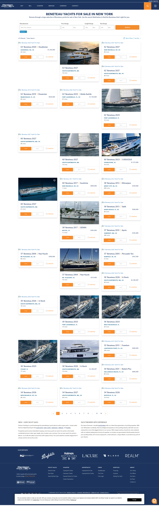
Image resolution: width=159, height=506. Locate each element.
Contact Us (133, 482)
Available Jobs (101, 470)
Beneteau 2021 (117, 369)
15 (97, 413)
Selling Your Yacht (117, 476)
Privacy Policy (71, 492)
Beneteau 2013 (115, 207)
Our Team (132, 479)
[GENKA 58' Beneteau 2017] (79, 212)
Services (51, 6)
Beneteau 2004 (34, 254)
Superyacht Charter (68, 470)
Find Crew (100, 473)
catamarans (54, 427)
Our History (133, 470)
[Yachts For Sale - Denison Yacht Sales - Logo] (7, 6)
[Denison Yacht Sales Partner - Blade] (110, 456)
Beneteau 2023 (118, 160)
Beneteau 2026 (116, 277)
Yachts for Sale (51, 470)
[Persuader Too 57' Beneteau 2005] (121, 249)
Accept (134, 499)
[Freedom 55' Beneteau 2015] (121, 341)
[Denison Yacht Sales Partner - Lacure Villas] (90, 456)
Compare (50, 57)
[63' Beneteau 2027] (79, 53)
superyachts (39, 427)
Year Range (103, 23)
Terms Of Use (95, 492)
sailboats (60, 427)
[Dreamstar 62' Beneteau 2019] (37, 90)
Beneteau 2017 (75, 183)
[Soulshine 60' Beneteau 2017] (79, 179)
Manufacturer (24, 23)
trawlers (68, 427)
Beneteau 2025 (112, 115)
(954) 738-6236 (30, 476)
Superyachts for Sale (87, 470)
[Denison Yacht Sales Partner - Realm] (132, 456)
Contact (75, 6)
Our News (132, 476)
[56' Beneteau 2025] (79, 306)
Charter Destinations (68, 479)
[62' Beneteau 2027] (121, 43)
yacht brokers (102, 425)
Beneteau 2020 (34, 47)
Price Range (65, 23)
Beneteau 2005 (119, 254)
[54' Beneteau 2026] (37, 388)
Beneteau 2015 (116, 345)
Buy (22, 6)
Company (63, 6)
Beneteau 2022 (77, 94)
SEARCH (127, 27)
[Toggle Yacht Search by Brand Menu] (147, 6)
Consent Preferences (83, 492)
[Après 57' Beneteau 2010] (121, 226)
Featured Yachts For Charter (70, 476)
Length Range (89, 23)
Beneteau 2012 (117, 183)
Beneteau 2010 (115, 230)
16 (101, 413)
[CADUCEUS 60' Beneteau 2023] (121, 144)
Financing (115, 470)
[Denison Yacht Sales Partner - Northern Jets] (26, 456)
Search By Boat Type (53, 476)
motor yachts (47, 427)
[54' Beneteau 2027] (79, 388)
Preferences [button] (73, 500)
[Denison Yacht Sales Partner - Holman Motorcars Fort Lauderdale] (69, 456)
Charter (40, 6)
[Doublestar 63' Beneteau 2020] (37, 43)
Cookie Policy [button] (36, 500)
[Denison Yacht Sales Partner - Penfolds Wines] (47, 456)
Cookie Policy (104, 492)
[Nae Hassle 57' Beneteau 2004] (37, 249)
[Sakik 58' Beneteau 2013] (121, 202)
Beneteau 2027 (70, 68)
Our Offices (133, 473)
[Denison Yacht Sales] (23, 468)
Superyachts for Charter (88, 473)
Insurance (115, 473)
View (25, 57)
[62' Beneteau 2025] (121, 100)
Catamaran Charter (68, 473)
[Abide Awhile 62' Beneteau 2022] (79, 90)
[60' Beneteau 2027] (37, 134)
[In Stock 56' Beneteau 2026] (121, 273)
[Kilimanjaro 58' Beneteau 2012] (121, 179)
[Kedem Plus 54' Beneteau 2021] (121, 365)
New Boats (51, 473)
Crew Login (101, 476)
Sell (30, 6)
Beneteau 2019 (34, 94)
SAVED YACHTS (153, 1)
